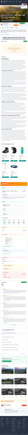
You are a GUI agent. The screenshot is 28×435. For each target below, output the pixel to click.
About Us (20, 1)
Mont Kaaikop (13, 430)
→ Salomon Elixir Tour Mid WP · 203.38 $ (9, 238)
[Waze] (25, 188)
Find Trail (10, 1)
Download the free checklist (7, 361)
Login (22, 4)
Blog (13, 1)
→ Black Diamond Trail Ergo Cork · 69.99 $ (9, 242)
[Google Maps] (23, 188)
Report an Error (23, 410)
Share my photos (14, 51)
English (25, 3)
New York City (24, 420)
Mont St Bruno (13, 429)
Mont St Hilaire (13, 427)
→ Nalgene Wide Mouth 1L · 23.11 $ (5, 254)
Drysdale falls (19, 427)
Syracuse (24, 423)
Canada (7, 420)
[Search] (22, 3)
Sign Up (25, 4)
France (7, 423)
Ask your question (24, 353)
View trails (23, 405)
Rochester (24, 426)
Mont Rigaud (18, 420)
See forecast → (24, 7)
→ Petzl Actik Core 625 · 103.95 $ (8, 244)
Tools (16, 1)
